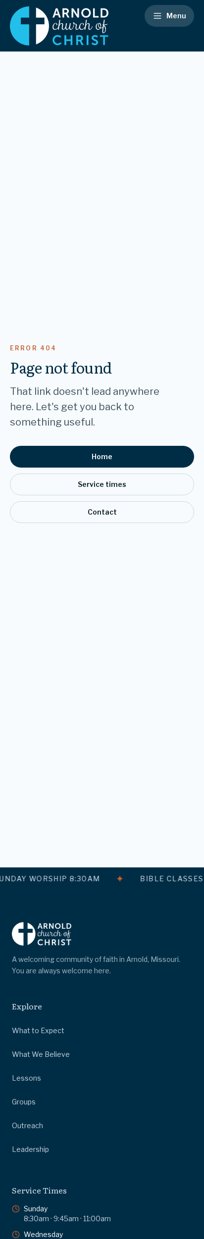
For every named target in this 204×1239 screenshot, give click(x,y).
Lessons (26, 1078)
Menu (176, 15)
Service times (102, 484)
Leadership (30, 1149)
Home (102, 456)
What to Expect (38, 1030)
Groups (24, 1101)
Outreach (27, 1125)
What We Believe (41, 1054)
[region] (102, 878)
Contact (102, 512)
